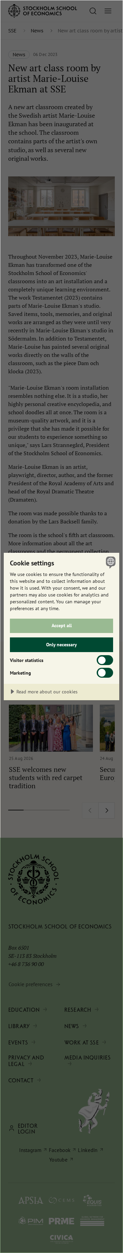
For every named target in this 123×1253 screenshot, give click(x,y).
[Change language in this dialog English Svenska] (109, 562)
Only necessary (61, 644)
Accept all (62, 625)
